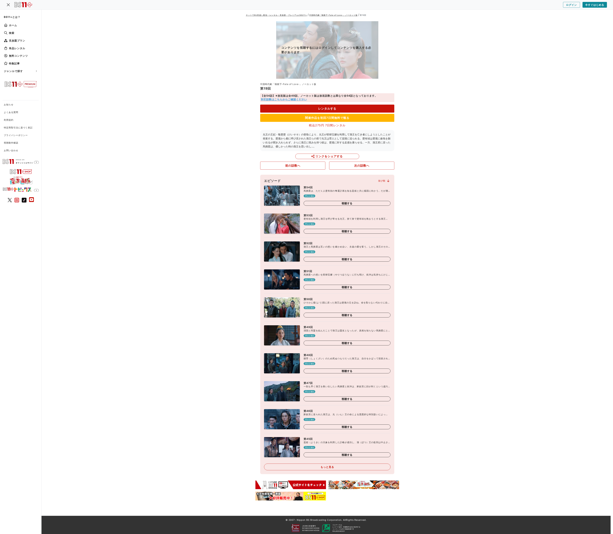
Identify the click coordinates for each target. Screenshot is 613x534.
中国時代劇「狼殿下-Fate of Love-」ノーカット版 (333, 15)
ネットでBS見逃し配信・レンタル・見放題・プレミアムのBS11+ (276, 15)
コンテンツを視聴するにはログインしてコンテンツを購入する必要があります (326, 50)
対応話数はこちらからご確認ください (284, 99)
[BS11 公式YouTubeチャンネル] (31, 200)
